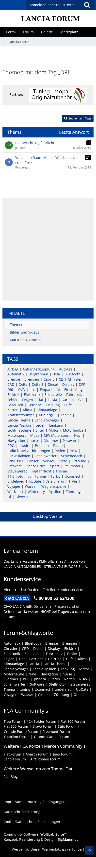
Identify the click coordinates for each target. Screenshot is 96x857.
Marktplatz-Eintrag (25, 339)
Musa (34, 435)
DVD (21, 389)
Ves (75, 481)
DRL (10, 389)
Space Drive (36, 466)
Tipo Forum (13, 721)
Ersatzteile (53, 394)
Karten (12, 409)
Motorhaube (73, 430)
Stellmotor (72, 466)
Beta (56, 374)
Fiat (40, 399)
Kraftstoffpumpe (20, 415)
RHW (74, 450)
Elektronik (32, 394)
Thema (61, 471)
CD (61, 379)
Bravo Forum (42, 726)
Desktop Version (48, 516)
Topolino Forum (17, 736)
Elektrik (13, 394)
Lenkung (56, 425)
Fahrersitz (74, 394)
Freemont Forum (56, 731)
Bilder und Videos (24, 332)
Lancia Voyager (47, 420)
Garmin (68, 399)
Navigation (16, 440)
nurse (34, 440)
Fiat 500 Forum (73, 721)
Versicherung (56, 481)
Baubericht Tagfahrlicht (34, 142)
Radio (58, 445)
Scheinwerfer (46, 456)
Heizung (53, 405)
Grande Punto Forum (21, 731)
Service (49, 461)
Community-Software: (35, 834)
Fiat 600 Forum (16, 726)
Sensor (33, 461)
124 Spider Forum (41, 721)
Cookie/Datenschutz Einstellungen (32, 821)
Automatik (15, 374)
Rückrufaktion (18, 456)
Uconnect (72, 476)
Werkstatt (15, 491)
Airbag (12, 369)
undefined (15, 481)
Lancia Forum (15, 759)
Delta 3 (37, 384)
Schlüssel (15, 461)
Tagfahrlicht (41, 471)
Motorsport (16, 435)
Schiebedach (71, 456)
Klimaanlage (47, 409)
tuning (40, 476)
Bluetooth (72, 374)
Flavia (52, 399)
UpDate (35, 481)
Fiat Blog (11, 776)
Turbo (55, 476)
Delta (23, 384)
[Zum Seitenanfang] (89, 850)
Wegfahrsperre (53, 486)
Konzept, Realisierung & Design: (41, 839)
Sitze (63, 461)
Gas (81, 399)
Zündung (73, 491)
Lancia (66, 415)
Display (68, 384)
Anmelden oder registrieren (53, 4)
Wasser (31, 486)
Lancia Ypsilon (19, 425)
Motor (54, 430)
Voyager (13, 486)
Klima (27, 409)
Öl (9, 496)
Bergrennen (38, 374)
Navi (77, 435)
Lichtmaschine (19, 430)
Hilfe (68, 405)
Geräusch (15, 405)
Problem (42, 445)
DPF (82, 384)
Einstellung (73, 389)
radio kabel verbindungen (28, 450)
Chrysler (75, 379)
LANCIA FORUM (50, 19)
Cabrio (49, 379)
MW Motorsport (57, 435)
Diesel (53, 384)
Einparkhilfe (50, 389)
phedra (24, 445)
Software (14, 466)
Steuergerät (17, 471)
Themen (16, 324)
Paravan (69, 440)
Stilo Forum (67, 726)
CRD (10, 384)
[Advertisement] (49, 57)
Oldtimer (51, 440)
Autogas (65, 369)
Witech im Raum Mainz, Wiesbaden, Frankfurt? (45, 160)
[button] (87, 5)
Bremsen (31, 379)
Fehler (12, 399)
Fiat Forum (12, 754)
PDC (10, 445)
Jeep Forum (62, 754)
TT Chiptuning (19, 476)
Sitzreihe (79, 461)
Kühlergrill (47, 415)
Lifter (40, 430)
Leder (40, 425)
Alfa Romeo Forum (45, 759)
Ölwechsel (24, 496)
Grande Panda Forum (51, 736)
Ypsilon (55, 491)
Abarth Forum (37, 754)
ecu (32, 389)
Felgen (27, 399)
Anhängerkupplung (39, 369)
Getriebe (35, 405)
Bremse (13, 379)
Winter (33, 491)
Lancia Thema (18, 420)
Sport (54, 466)
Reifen (60, 450)
